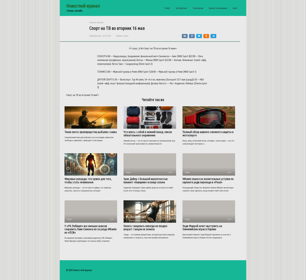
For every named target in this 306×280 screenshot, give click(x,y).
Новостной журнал (83, 5)
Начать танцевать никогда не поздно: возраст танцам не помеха (146, 227)
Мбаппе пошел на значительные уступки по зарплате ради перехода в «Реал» (208, 180)
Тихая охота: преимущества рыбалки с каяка (91, 132)
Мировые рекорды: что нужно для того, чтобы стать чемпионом (88, 180)
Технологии (198, 8)
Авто (235, 8)
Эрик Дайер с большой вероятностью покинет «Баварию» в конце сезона (146, 180)
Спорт (167, 8)
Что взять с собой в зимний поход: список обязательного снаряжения (148, 133)
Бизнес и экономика (218, 8)
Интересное (181, 8)
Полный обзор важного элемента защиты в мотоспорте (207, 133)
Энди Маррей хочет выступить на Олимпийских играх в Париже (202, 227)
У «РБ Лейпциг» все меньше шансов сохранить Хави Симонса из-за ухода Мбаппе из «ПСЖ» (91, 229)
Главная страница (96, 22)
